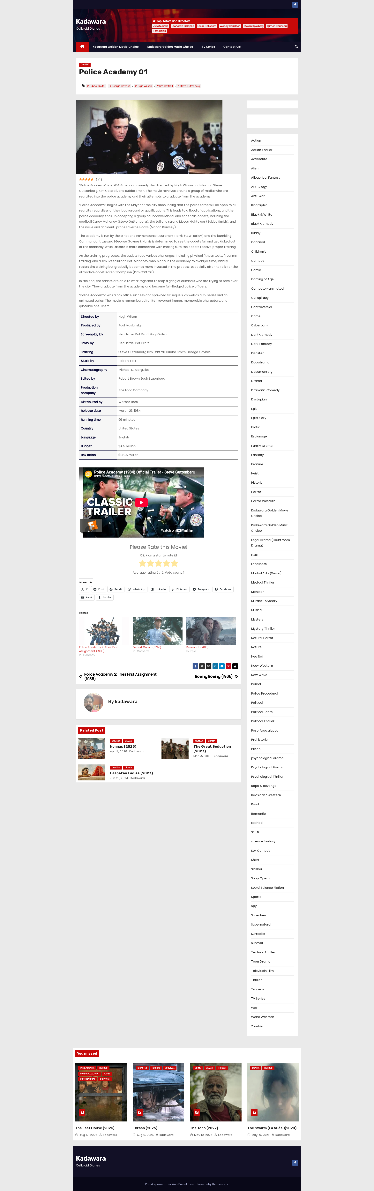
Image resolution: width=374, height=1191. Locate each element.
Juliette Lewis (160, 26)
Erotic (255, 427)
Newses (203, 1184)
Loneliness (259, 564)
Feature (257, 464)
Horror (256, 492)
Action (256, 140)
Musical (256, 610)
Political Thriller (262, 721)
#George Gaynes (119, 86)
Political (257, 702)
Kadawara (91, 22)
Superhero (259, 915)
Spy (254, 906)
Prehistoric (259, 739)
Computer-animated (267, 288)
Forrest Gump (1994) (147, 647)
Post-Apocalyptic (264, 730)
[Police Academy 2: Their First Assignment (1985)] (104, 631)
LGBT (255, 555)
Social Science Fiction (267, 887)
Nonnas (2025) (123, 746)
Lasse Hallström (207, 26)
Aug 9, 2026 (146, 1135)
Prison (255, 749)
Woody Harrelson (230, 26)
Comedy (85, 64)
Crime (255, 316)
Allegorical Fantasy (265, 177)
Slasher (256, 869)
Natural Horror (262, 638)
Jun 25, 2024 (119, 778)
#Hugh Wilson (143, 86)
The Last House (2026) (94, 1128)
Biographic (259, 205)
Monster (257, 592)
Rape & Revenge (263, 786)
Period (256, 684)
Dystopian (259, 399)
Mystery (257, 619)
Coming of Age (262, 279)
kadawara (126, 701)
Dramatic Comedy (265, 390)
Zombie (257, 1026)
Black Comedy (262, 223)
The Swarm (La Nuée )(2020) (271, 1128)
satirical (257, 823)
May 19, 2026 (203, 1135)
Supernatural (261, 924)
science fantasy (263, 841)
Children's (258, 251)
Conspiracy (260, 297)
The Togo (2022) (204, 1128)
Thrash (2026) (145, 1128)
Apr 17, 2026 (118, 751)
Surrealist (258, 934)
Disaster (257, 353)
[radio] (142, 564)
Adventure (259, 159)
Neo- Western (262, 665)
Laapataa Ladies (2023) (131, 773)
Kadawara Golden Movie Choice (116, 47)
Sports (256, 897)
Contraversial (261, 307)
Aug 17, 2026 (88, 1135)
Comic (256, 270)
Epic (254, 408)
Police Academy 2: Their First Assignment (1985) (98, 649)
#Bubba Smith (96, 86)
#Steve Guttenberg (188, 86)
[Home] (82, 47)
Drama (128, 741)
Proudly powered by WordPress (165, 1184)
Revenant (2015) (197, 647)
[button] (296, 46)
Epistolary (258, 418)
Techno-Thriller (263, 952)
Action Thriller (262, 150)
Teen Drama (260, 961)
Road (255, 804)
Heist (255, 473)
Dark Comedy (261, 334)
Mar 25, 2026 (202, 756)
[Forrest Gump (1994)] (158, 631)
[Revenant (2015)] (211, 631)
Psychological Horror (267, 767)
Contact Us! (232, 47)
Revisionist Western (266, 795)
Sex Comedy (260, 850)
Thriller (256, 980)
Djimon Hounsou (277, 26)
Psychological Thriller (267, 776)
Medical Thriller (262, 582)
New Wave (259, 675)
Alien (254, 168)
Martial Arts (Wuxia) (266, 573)
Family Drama (262, 445)
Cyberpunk (259, 325)
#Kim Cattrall (165, 86)
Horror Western (263, 501)
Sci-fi (255, 832)
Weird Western (262, 1017)
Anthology (259, 186)
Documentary (262, 371)
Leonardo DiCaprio (183, 26)
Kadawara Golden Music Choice (170, 47)
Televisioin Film (262, 971)
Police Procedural (264, 693)
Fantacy (257, 455)
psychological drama (267, 758)
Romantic (258, 813)
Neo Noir (257, 656)
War (254, 1008)
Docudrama (260, 362)
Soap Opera (260, 878)
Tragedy (257, 989)
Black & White (261, 214)
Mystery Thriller (263, 628)
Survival (257, 943)
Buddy (255, 233)
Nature (256, 647)
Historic (257, 482)
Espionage (259, 436)
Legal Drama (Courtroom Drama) (270, 543)
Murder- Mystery (264, 601)
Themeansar (220, 1184)
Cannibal (258, 242)
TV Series (208, 47)
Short (255, 860)
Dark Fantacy (261, 344)
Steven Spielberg (254, 26)
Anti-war (258, 196)
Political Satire (262, 712)
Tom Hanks (160, 31)
